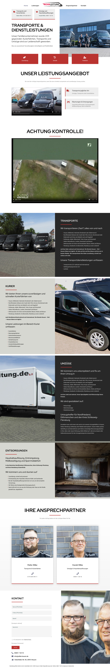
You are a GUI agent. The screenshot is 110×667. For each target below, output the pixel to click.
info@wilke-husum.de (21, 656)
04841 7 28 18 (49, 15)
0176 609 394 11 (27, 15)
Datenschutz (71, 666)
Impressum (65, 666)
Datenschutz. (27, 639)
